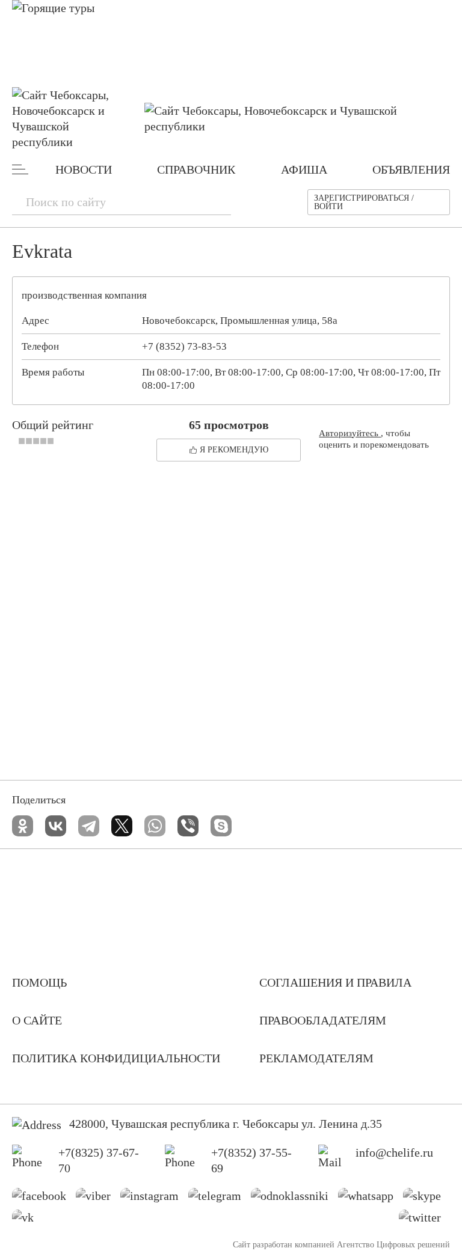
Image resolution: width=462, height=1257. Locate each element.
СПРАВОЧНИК (196, 169)
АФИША (304, 169)
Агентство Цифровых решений (393, 1244)
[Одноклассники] (22, 825)
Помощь (39, 982)
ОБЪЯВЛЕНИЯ (411, 169)
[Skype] (221, 825)
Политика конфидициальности (116, 1058)
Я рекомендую (234, 449)
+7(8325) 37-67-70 (98, 1160)
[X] (121, 825)
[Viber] (188, 825)
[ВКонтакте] (55, 825)
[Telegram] (88, 825)
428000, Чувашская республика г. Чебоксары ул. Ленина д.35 (225, 1123)
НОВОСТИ (83, 169)
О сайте (37, 1020)
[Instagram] (154, 1199)
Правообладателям (322, 1020)
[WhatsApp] (154, 825)
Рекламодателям (316, 1058)
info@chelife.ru (394, 1152)
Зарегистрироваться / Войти (364, 202)
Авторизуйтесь (350, 433)
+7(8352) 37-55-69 (251, 1160)
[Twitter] (424, 1220)
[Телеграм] (219, 1199)
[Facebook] (43, 1199)
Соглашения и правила (335, 982)
